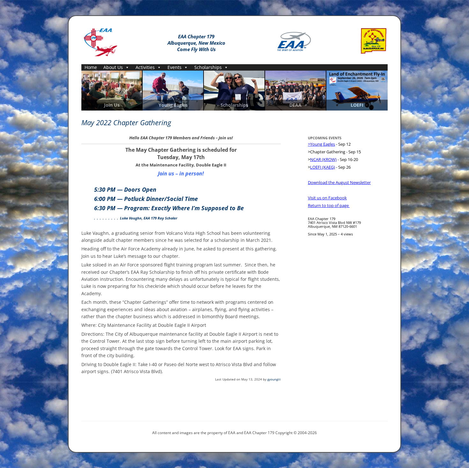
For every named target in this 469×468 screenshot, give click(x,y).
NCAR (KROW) (323, 159)
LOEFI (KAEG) (322, 167)
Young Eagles (173, 105)
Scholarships (208, 67)
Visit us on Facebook (327, 198)
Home (91, 67)
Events (175, 67)
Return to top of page (329, 205)
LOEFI (357, 105)
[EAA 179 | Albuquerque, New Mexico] (100, 41)
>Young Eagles (321, 144)
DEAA (295, 105)
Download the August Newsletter (339, 182)
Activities (145, 67)
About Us (113, 67)
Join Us (112, 105)
